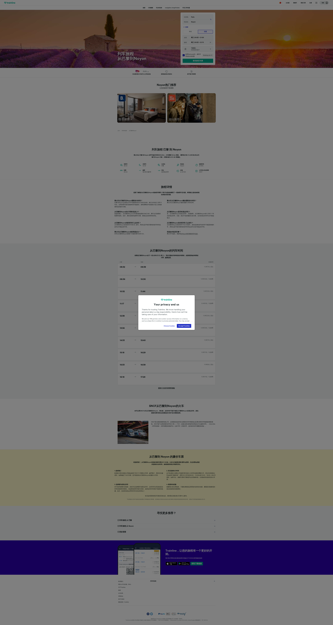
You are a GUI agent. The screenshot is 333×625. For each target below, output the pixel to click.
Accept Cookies (184, 326)
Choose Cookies (169, 326)
